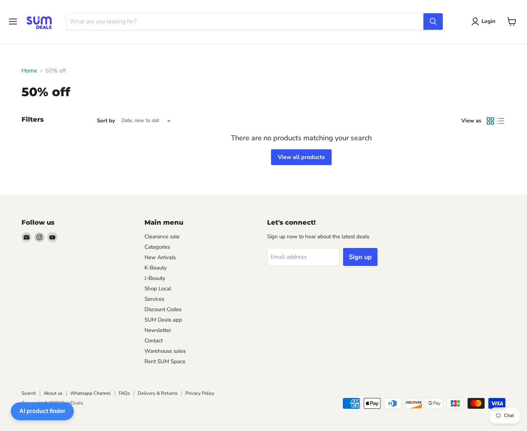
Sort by (106, 121)
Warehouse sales (165, 351)
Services (154, 299)
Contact (153, 340)
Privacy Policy (199, 393)
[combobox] (244, 21)
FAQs (124, 393)
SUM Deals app (163, 319)
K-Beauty (155, 267)
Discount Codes (162, 309)
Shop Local (157, 288)
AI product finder (42, 411)
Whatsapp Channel (90, 393)
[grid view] (490, 121)
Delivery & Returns (157, 393)
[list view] (500, 121)
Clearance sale (162, 236)
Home (29, 70)
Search (29, 393)
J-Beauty (154, 278)
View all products (301, 157)
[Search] (433, 21)
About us (53, 393)
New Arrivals (160, 257)
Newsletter (157, 330)
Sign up (360, 257)
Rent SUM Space (164, 361)
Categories (157, 246)
